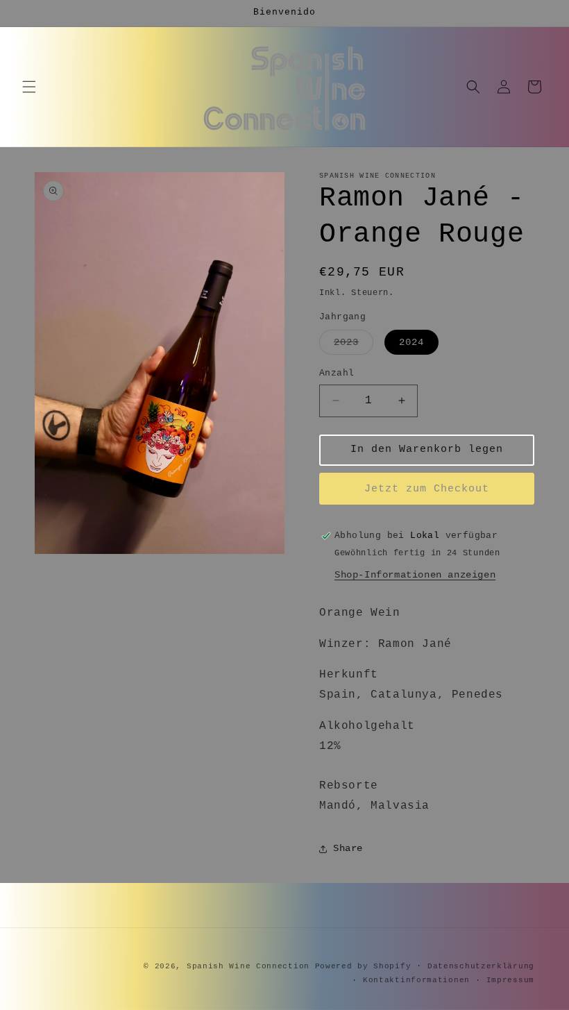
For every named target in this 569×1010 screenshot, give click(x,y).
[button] (29, 86)
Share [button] (348, 848)
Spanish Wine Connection (248, 966)
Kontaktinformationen (416, 980)
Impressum (510, 980)
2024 (411, 342)
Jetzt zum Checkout (426, 489)
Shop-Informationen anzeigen (414, 574)
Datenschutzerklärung (480, 966)
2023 (353, 345)
